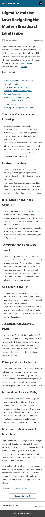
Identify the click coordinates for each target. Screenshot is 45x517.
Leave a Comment (22, 496)
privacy (24, 66)
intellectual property (27, 63)
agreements (18, 398)
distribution (6, 53)
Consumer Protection (12, 94)
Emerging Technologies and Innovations (19, 107)
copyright (31, 211)
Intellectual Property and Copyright (17, 87)
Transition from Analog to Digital (16, 97)
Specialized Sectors (19, 488)
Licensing (22, 146)
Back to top (39, 506)
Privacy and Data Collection (14, 100)
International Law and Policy (15, 104)
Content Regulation (11, 84)
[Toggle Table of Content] (4, 77)
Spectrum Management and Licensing (18, 80)
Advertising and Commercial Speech (18, 90)
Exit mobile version (22, 513)
